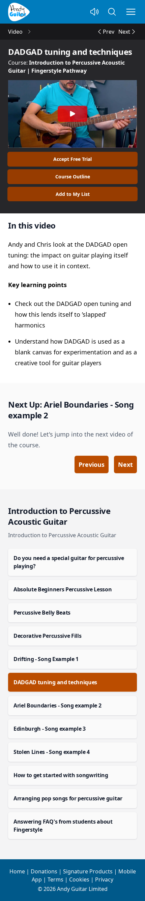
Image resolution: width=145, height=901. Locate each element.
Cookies (79, 879)
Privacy (104, 879)
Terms (55, 879)
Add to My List (73, 194)
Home (17, 871)
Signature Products (88, 871)
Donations (44, 871)
